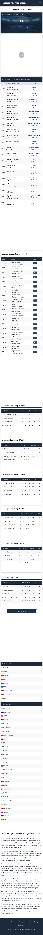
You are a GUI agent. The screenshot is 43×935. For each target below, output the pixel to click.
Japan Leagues (18, 27)
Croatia (6, 731)
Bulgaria (6, 723)
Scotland (6, 789)
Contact (20, 925)
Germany (6, 675)
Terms (26, 922)
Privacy (21, 922)
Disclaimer (14, 922)
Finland (5, 743)
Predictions (21, 611)
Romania (6, 781)
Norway (6, 773)
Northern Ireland (9, 770)
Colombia (6, 727)
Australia (6, 712)
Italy (4, 679)
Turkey (5, 812)
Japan (5, 762)
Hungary (6, 750)
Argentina (6, 708)
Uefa (4, 687)
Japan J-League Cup (12, 83)
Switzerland (7, 808)
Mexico (5, 766)
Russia (5, 785)
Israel (5, 758)
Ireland (5, 754)
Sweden (5, 804)
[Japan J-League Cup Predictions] (21, 21)
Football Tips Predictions (14, 3)
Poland (5, 777)
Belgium (5, 720)
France (5, 683)
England (6, 667)
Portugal (6, 694)
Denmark (6, 739)
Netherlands (7, 691)
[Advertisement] (21, 55)
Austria (6, 716)
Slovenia (6, 796)
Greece (5, 746)
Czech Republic (8, 735)
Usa (4, 820)
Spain (5, 671)
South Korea (7, 800)
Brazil (5, 698)
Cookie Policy (34, 922)
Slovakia (6, 793)
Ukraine (6, 816)
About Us (6, 922)
